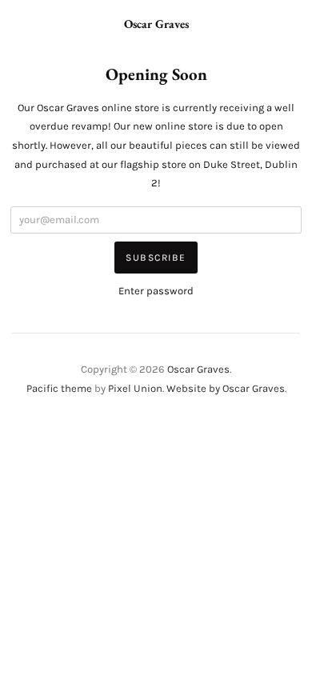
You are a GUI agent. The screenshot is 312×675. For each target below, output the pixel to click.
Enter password (156, 291)
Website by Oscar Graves (225, 388)
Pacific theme (59, 388)
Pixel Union (135, 388)
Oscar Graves (156, 23)
